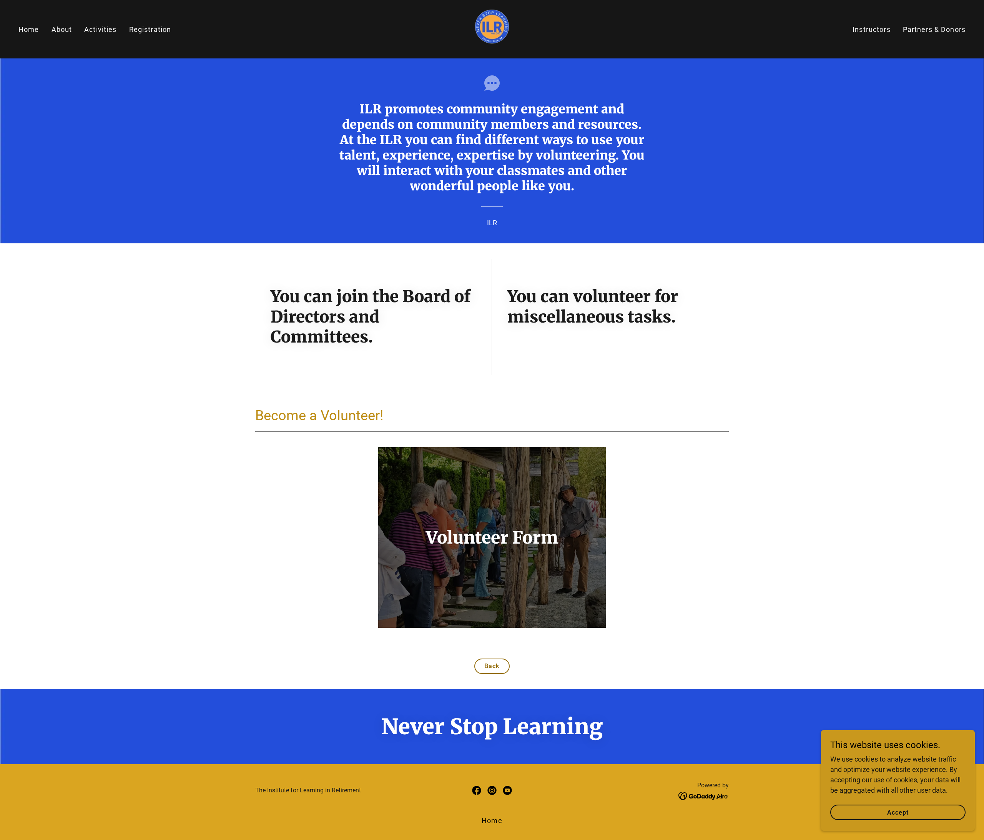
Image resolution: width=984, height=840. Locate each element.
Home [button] (492, 821)
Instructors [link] (871, 29)
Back (492, 666)
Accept (898, 812)
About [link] (62, 29)
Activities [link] (100, 29)
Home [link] (28, 29)
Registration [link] (150, 29)
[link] (492, 29)
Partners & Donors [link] (934, 29)
